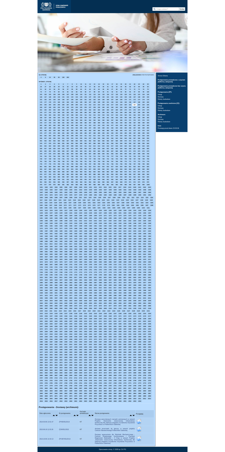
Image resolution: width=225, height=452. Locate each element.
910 (81, 177)
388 (94, 122)
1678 (70, 262)
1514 (55, 244)
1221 (85, 210)
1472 (75, 238)
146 (130, 97)
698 (139, 153)
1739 (144, 267)
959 (77, 182)
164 (99, 99)
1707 (100, 264)
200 (68, 77)
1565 (80, 249)
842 (112, 169)
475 (148, 130)
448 (139, 128)
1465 (41, 238)
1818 (80, 277)
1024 (41, 190)
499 (143, 133)
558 (72, 141)
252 (45, 110)
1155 (108, 202)
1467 (51, 238)
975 (148, 182)
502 (45, 135)
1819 (85, 277)
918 (117, 177)
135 (81, 97)
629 (54, 148)
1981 (90, 295)
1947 (149, 290)
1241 (70, 213)
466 (108, 130)
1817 (75, 277)
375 (148, 120)
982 (68, 184)
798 (139, 164)
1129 (98, 200)
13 (94, 84)
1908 (70, 287)
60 (81, 89)
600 (148, 143)
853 (50, 171)
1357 (75, 226)
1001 (41, 187)
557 (68, 141)
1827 (124, 277)
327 (45, 117)
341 (108, 117)
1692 (139, 262)
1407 (95, 231)
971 (130, 182)
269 (121, 110)
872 (134, 171)
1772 (80, 272)
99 (143, 92)
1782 (129, 272)
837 (90, 169)
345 (126, 117)
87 (90, 92)
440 (103, 128)
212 (90, 104)
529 (54, 138)
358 (72, 120)
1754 (105, 269)
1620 (124, 254)
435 (81, 128)
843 (117, 169)
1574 (125, 249)
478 (50, 133)
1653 (61, 259)
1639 (105, 257)
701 (41, 156)
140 (103, 97)
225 (148, 104)
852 (45, 171)
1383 (90, 228)
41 (108, 86)
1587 (75, 251)
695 (126, 153)
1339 (100, 223)
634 (77, 148)
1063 (120, 192)
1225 (105, 210)
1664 (115, 259)
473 (139, 130)
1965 (125, 293)
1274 (120, 215)
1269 (95, 215)
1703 (80, 264)
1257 (149, 213)
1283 (51, 218)
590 (103, 143)
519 (121, 135)
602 (45, 146)
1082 (100, 195)
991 (108, 184)
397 (134, 122)
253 (50, 110)
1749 (80, 269)
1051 (61, 192)
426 (41, 128)
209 (77, 104)
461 (85, 130)
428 (50, 128)
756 (63, 161)
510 (81, 135)
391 (108, 122)
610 (81, 146)
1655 (70, 259)
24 (143, 84)
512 (90, 135)
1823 (105, 277)
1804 (125, 275)
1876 (139, 282)
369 (121, 120)
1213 (46, 210)
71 (130, 89)
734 (77, 159)
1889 (90, 285)
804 (54, 166)
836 (85, 169)
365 (103, 120)
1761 (139, 269)
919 (121, 177)
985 (81, 184)
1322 (129, 220)
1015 (110, 187)
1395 (149, 228)
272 (134, 110)
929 (54, 179)
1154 (103, 202)
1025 (46, 190)
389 (99, 122)
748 (139, 159)
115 (103, 94)
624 (143, 146)
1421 (51, 233)
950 (148, 179)
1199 (89, 208)
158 (72, 99)
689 (99, 153)
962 (90, 182)
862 (90, 171)
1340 (105, 223)
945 (126, 179)
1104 (95, 197)
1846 (105, 280)
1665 (120, 259)
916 (108, 177)
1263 (65, 215)
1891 (100, 285)
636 (85, 148)
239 (99, 107)
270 (126, 110)
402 (45, 125)
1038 (110, 190)
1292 (95, 218)
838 (94, 169)
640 (103, 148)
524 (143, 135)
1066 (134, 192)
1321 (124, 220)
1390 (125, 228)
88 (94, 92)
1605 (51, 254)
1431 (100, 233)
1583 (56, 251)
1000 (148, 184)
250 (148, 107)
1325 (144, 220)
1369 (134, 226)
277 (45, 112)
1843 (90, 280)
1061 (110, 192)
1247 (100, 213)
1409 (105, 231)
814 (99, 166)
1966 (129, 293)
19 (121, 84)
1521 (90, 244)
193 (117, 102)
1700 (65, 264)
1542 (80, 246)
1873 (125, 282)
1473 (80, 238)
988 (94, 184)
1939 (110, 290)
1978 (75, 295)
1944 (134, 290)
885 (81, 174)
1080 (90, 195)
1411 (115, 231)
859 (77, 171)
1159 (127, 202)
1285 (61, 218)
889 (99, 174)
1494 (70, 241)
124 (143, 94)
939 (99, 179)
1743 (51, 269)
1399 (56, 231)
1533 (149, 244)
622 (134, 146)
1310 (70, 220)
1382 (85, 228)
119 (121, 94)
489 (99, 133)
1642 (120, 257)
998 (139, 184)
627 (45, 148)
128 (50, 97)
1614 (95, 254)
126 (41, 97)
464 (99, 130)
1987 (120, 295)
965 (103, 182)
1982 (95, 295)
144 (121, 97)
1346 (134, 223)
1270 (100, 215)
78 (50, 92)
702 (45, 156)
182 (68, 102)
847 (134, 169)
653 (50, 151)
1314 (90, 220)
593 (117, 143)
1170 (65, 205)
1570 (105, 249)
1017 (119, 187)
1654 (65, 259)
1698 (56, 264)
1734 (120, 267)
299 (143, 112)
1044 (139, 190)
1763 (149, 269)
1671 (149, 259)
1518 (75, 244)
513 (94, 135)
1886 (75, 285)
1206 (123, 208)
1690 (129, 262)
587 (90, 143)
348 (139, 117)
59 (76, 89)
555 (59, 141)
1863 (75, 282)
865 (103, 171)
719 (121, 156)
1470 (65, 238)
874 (143, 171)
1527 (119, 244)
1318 (110, 220)
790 (103, 164)
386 (85, 122)
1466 (46, 238)
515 (103, 135)
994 (121, 184)
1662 (105, 259)
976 (41, 184)
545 (126, 138)
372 (134, 120)
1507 (134, 241)
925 (148, 177)
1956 (80, 293)
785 (81, 164)
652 (45, 151)
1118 (46, 200)
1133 (117, 200)
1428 (85, 233)
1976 (65, 295)
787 (90, 164)
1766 (51, 272)
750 (148, 159)
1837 (61, 280)
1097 (61, 197)
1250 (115, 213)
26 (41, 86)
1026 (51, 190)
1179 (108, 205)
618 (117, 146)
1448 (70, 236)
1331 (61, 223)
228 (50, 107)
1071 (46, 195)
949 (143, 179)
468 (117, 130)
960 (81, 182)
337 (90, 117)
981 (63, 184)
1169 (60, 205)
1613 (90, 254)
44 (121, 86)
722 (134, 156)
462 (90, 130)
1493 (65, 241)
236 (85, 107)
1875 (134, 282)
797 (134, 164)
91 (108, 92)
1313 (85, 220)
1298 (125, 218)
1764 (41, 272)
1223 (95, 210)
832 (68, 169)
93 (116, 92)
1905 (56, 287)
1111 (128, 197)
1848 (115, 280)
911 (86, 177)
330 (59, 117)
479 (54, 133)
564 (99, 141)
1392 (134, 228)
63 (94, 89)
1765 (46, 272)
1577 (139, 249)
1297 (120, 218)
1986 (115, 295)
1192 (55, 208)
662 (90, 151)
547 (134, 138)
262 (90, 110)
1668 (134, 259)
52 (45, 89)
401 (41, 125)
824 (143, 166)
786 (85, 164)
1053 (70, 192)
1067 (139, 192)
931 (63, 179)
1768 (61, 272)
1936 (95, 290)
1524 (105, 244)
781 (63, 164)
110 (81, 94)
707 (68, 156)
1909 (75, 287)
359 (77, 120)
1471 (70, 238)
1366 (120, 226)
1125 (79, 200)
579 (54, 143)
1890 (95, 285)
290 (103, 112)
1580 (41, 251)
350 (148, 117)
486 (85, 133)
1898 (134, 285)
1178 (103, 205)
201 (41, 104)
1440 (144, 233)
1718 (41, 267)
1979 (80, 295)
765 (103, 161)
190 (103, 102)
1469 (61, 238)
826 (41, 169)
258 (72, 110)
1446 (61, 236)
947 (134, 179)
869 (121, 171)
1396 (41, 231)
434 (77, 128)
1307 (56, 220)
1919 (124, 287)
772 (134, 161)
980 (59, 184)
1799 (100, 275)
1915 (105, 287)
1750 (85, 269)
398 (139, 122)
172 (134, 99)
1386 (105, 228)
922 (134, 177)
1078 (80, 195)
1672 (41, 262)
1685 (105, 262)
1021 (139, 187)
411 (86, 125)
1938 (105, 290)
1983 (100, 295)
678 (50, 153)
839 (99, 169)
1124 (74, 200)
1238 (56, 213)
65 (103, 89)
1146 (65, 202)
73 (139, 89)
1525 (110, 244)
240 (103, 107)
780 (59, 164)
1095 (51, 197)
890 (103, 174)
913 (94, 177)
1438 (134, 233)
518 (117, 135)
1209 (138, 208)
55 (59, 89)
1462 (139, 236)
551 (41, 141)
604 (54, 146)
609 (77, 146)
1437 (129, 233)
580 (59, 143)
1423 (61, 233)
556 (63, 141)
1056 (85, 192)
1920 (129, 287)
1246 (95, 213)
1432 (105, 233)
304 (54, 115)
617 (112, 146)
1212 (41, 210)
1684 (100, 262)
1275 (125, 215)
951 (41, 182)
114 (99, 94)
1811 (46, 277)
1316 (100, 220)
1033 (85, 190)
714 (99, 156)
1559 (51, 249)
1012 (95, 187)
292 (112, 112)
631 (63, 148)
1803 (120, 275)
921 (130, 177)
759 (77, 161)
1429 (90, 233)
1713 (129, 264)
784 (77, 164)
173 (139, 99)
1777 (105, 272)
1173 (79, 205)
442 (112, 128)
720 (126, 156)
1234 (149, 210)
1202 (104, 208)
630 (59, 148)
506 (63, 135)
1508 (139, 241)
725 (148, 156)
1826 (119, 277)
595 (126, 143)
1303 (149, 218)
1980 (85, 295)
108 (72, 94)
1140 (151, 200)
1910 (80, 287)
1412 (119, 231)
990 (103, 184)
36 (85, 86)
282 (68, 112)
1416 (139, 231)
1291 (90, 218)
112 (90, 94)
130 (59, 97)
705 (59, 156)
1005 (61, 187)
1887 (80, 285)
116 (108, 94)
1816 (70, 277)
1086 (120, 195)
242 (112, 107)
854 (54, 171)
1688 (120, 262)
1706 (95, 264)
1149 (79, 202)
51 (41, 89)
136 (85, 97)
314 (99, 115)
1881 (51, 285)
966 (108, 182)
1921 (134, 287)
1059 (100, 192)
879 (54, 174)
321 (130, 115)
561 (85, 141)
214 (99, 104)
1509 (144, 241)
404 (54, 125)
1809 (149, 275)
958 (72, 182)
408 (72, 125)
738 (94, 159)
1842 (85, 280)
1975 (61, 295)
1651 (51, 259)
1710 (115, 264)
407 (68, 125)
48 (139, 86)
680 (59, 153)
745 (126, 159)
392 (112, 122)
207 (68, 104)
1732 (110, 267)
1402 (70, 231)
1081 (95, 195)
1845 (100, 280)
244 (121, 107)
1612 (85, 254)
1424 (65, 233)
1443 (46, 236)
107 (68, 94)
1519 (80, 244)
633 (72, 148)
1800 (105, 275)
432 (68, 128)
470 (126, 130)
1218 (70, 210)
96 (130, 92)
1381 (80, 228)
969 (121, 182)
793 (117, 164)
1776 (100, 272)
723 (139, 156)
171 (130, 99)
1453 (95, 236)
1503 (115, 241)
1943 (129, 290)
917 (112, 177)
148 (139, 97)
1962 (110, 293)
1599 (134, 251)
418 (117, 125)
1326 (149, 220)
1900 (144, 285)
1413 (124, 231)
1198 (84, 208)
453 (50, 130)
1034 (90, 190)
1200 (94, 208)
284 (77, 112)
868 (117, 171)
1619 (119, 254)
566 (108, 141)
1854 (144, 280)
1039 (115, 190)
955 (59, 182)
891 (108, 174)
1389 (120, 228)
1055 (80, 192)
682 (68, 153)
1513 (51, 244)
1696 (46, 264)
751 (41, 161)
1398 (51, 231)
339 (99, 117)
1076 (70, 195)
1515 (60, 244)
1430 (95, 233)
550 (148, 138)
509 (77, 135)
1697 (51, 264)
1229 (125, 210)
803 (50, 166)
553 (50, 141)
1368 (129, 226)
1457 (115, 236)
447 (134, 128)
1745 (61, 269)
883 (72, 174)
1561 (61, 249)
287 (90, 112)
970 (126, 182)
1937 (100, 290)
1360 (90, 226)
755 (59, 161)
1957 (85, 293)
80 (59, 92)
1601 (144, 251)
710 (81, 156)
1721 (56, 267)
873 (139, 171)
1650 (46, 259)
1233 (144, 210)
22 (134, 84)
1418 (149, 231)
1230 (129, 210)
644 (121, 148)
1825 (115, 277)
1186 (142, 205)
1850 (125, 280)
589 (99, 143)
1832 (149, 277)
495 (126, 133)
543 (117, 138)
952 (45, 182)
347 (134, 117)
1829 (134, 277)
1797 (90, 275)
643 (117, 148)
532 (68, 138)
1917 (115, 287)
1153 (99, 202)
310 (81, 115)
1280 (149, 215)
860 (81, 171)
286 (85, 112)
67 (112, 89)
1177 (99, 205)
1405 (85, 231)
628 (50, 148)
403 (50, 125)
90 (103, 92)
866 (108, 171)
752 (45, 161)
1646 (139, 257)
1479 (110, 238)
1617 (110, 254)
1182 (123, 205)
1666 (125, 259)
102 (45, 94)
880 (59, 174)
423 (139, 125)
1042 (129, 190)
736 (85, 159)
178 (50, 102)
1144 (55, 202)
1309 (65, 220)
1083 (105, 195)
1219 (75, 210)
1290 (85, 218)
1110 (123, 197)
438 (94, 128)
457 (68, 130)
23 (139, 84)
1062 (115, 192)
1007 (70, 187)
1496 (80, 241)
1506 (129, 241)
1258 (41, 215)
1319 (115, 220)
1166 (46, 205)
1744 (56, 269)
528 (50, 138)
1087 (125, 195)
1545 (95, 246)
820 (126, 166)
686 (85, 153)
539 (99, 138)
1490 (51, 241)
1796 (85, 275)
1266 (80, 215)
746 (130, 159)
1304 (41, 220)
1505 (125, 241)
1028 (61, 190)
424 (143, 125)
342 (112, 117)
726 (41, 159)
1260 (51, 215)
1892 (105, 285)
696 (130, 153)
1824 (110, 277)
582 (68, 143)
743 (117, 159)
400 (148, 122)
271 (130, 110)
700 (148, 153)
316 (108, 115)
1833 (41, 280)
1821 (95, 277)
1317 (105, 220)
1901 (149, 285)
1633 (75, 257)
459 (77, 130)
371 (130, 120)
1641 (115, 257)
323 (139, 115)
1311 (75, 220)
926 (41, 179)
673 (139, 151)
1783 (134, 272)
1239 (61, 213)
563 (94, 141)
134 (77, 97)
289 (99, 112)
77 (45, 92)
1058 (95, 192)
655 (59, 151)
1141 (41, 202)
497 (134, 133)
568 (117, 141)
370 (126, 120)
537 (90, 138)
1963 (115, 293)
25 (148, 84)
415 (103, 125)
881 (63, 174)
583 (72, 143)
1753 (100, 269)
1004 (56, 187)
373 (139, 120)
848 (139, 169)
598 (139, 143)
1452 (90, 236)
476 (41, 133)
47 (134, 86)
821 (130, 166)
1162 (142, 202)
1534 (41, 246)
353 (50, 120)
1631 (65, 257)
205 (59, 104)
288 (94, 112)
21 (130, 84)
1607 (61, 254)
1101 (80, 197)
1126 (84, 200)
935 (81, 179)
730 (59, 159)
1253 (129, 213)
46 (130, 86)
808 (72, 166)
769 (121, 161)
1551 (125, 246)
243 (117, 107)
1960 (100, 293)
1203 (108, 208)
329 (54, 117)
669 (121, 151)
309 (77, 115)
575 (148, 141)
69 (121, 89)
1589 (85, 251)
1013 (100, 187)
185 (81, 102)
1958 (90, 293)
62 (90, 89)
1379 (70, 228)
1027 (56, 190)
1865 (85, 282)
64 (99, 89)
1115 (147, 197)
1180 (113, 205)
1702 (75, 264)
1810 (41, 277)
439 (99, 128)
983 (72, 184)
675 (148, 151)
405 (59, 125)
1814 (60, 277)
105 (59, 94)
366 (108, 120)
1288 (75, 218)
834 (77, 169)
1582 (51, 251)
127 (45, 97)
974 (143, 182)
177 (45, 102)
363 (94, 120)
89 (99, 92)
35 (81, 86)
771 (130, 161)
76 (41, 92)
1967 (134, 293)
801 (41, 166)
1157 (118, 202)
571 (130, 141)
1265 (75, 215)
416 (108, 125)
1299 (129, 218)
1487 (149, 238)
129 (54, 97)
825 (148, 166)
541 (108, 138)
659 (77, 151)
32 (67, 86)
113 (95, 94)
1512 (46, 244)
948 (139, 179)
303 (50, 115)
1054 (75, 192)
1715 (139, 264)
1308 (61, 220)
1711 (120, 264)
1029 (65, 190)
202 (45, 104)
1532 (144, 244)
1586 (70, 251)
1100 (75, 197)
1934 (85, 290)
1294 (105, 218)
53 (50, 89)
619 (121, 146)
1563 (70, 249)
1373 (41, 228)
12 (90, 84)
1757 (120, 269)
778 (50, 164)
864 (99, 171)
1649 (41, 259)
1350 (41, 226)
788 (94, 164)
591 (108, 143)
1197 (79, 208)
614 (99, 146)
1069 (149, 192)
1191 (50, 208)
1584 (61, 251)
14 (99, 84)
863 (94, 171)
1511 (41, 244)
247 (134, 107)
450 (148, 128)
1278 (139, 215)
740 (103, 159)
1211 (148, 208)
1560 (56, 249)
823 (139, 166)
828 (50, 169)
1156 (113, 202)
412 (90, 125)
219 (121, 104)
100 (63, 77)
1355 (65, 226)
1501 (105, 241)
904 (54, 177)
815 (103, 166)
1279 (144, 215)
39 (99, 86)
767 (112, 161)
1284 (56, 218)
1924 (149, 287)
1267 (85, 215)
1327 (41, 223)
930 (59, 179)
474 (143, 130)
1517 (70, 244)
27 (45, 86)
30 (54, 77)
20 (125, 84)
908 (72, 177)
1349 (149, 223)
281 (63, 112)
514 (99, 135)
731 (63, 159)
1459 (125, 236)
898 (139, 174)
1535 (46, 246)
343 (117, 117)
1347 (139, 223)
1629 (56, 257)
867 (112, 171)
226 (41, 107)
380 (59, 122)
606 (63, 146)
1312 (80, 220)
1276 (129, 215)
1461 (134, 236)
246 (130, 107)
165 (103, 99)
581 (63, 143)
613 (94, 146)
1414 (129, 231)
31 (63, 86)
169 (121, 99)
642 (112, 148)
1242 (75, 213)
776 (41, 164)
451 (41, 130)
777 (45, 164)
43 (116, 86)
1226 (110, 210)
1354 (61, 226)
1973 (51, 295)
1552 (129, 246)
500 (148, 133)
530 (59, 138)
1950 (51, 293)
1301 (139, 218)
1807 (139, 275)
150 (148, 97)
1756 (115, 269)
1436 (125, 233)
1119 (50, 200)
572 (134, 141)
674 (143, 151)
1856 (41, 282)
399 (143, 122)
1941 (120, 290)
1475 (90, 238)
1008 (75, 187)
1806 (134, 275)
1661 (100, 259)
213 (94, 104)
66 (108, 89)
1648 (149, 257)
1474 (85, 238)
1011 (90, 187)
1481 (120, 238)
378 (50, 122)
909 (77, 177)
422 (134, 125)
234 (77, 107)
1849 (120, 280)
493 (117, 133)
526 (41, 138)
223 (139, 104)
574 (143, 141)
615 (103, 146)
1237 (51, 213)
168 (117, 99)
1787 (41, 275)
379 (54, 122)
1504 (120, 241)
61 (85, 89)
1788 (46, 275)
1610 (75, 254)
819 (121, 166)
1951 (56, 293)
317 (112, 115)
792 (112, 164)
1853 (139, 280)
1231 (134, 210)
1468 (56, 238)
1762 (144, 269)
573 (139, 141)
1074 (61, 195)
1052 (65, 192)
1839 (70, 280)
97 (134, 92)
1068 (144, 192)
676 (41, 153)
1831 (144, 277)
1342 (115, 223)
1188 (151, 205)
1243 (80, 213)
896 (130, 174)
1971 (41, 295)
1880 (46, 285)
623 (139, 146)
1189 (41, 208)
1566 (85, 249)
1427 (80, 233)
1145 (60, 202)
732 (68, 159)
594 (121, 143)
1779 (115, 272)
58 (72, 89)
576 (41, 143)
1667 (129, 259)
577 (45, 143)
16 (108, 84)
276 (41, 112)
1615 (100, 254)
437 (90, 128)
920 (126, 177)
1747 (70, 269)
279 (54, 112)
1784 (139, 272)
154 (54, 99)
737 (90, 159)
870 (126, 171)
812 (90, 166)
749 (143, 159)
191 (108, 102)
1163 (147, 202)
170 (126, 99)
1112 (133, 197)
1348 (144, 223)
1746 (65, 269)
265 (103, 110)
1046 (149, 190)
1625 (149, 254)
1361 (95, 226)
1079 (85, 195)
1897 (129, 285)
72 (134, 89)
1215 (56, 210)
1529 (129, 244)
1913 (95, 287)
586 (85, 143)
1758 (125, 269)
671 (130, 151)
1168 (55, 205)
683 (72, 153)
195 (126, 102)
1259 (46, 215)
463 (94, 130)
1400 (61, 231)
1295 (110, 218)
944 (121, 179)
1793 (70, 275)
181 (63, 102)
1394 (144, 228)
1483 (129, 238)
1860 (61, 282)
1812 (51, 277)
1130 (103, 200)
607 (68, 146)
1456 (110, 236)
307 (68, 115)
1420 (46, 233)
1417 (144, 231)
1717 (149, 264)
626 (41, 148)
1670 (144, 259)
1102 (85, 197)
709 (77, 156)
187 (90, 102)
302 (45, 115)
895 (126, 174)
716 (108, 156)
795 (126, 164)
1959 (95, 293)
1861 (65, 282)
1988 (125, 295)
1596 (120, 251)
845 (126, 169)
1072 (51, 195)
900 (148, 174)
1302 (144, 218)
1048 (46, 192)
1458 (120, 236)
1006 (65, 187)
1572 (115, 249)
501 (41, 135)
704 (54, 156)
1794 (75, 275)
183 (72, 102)
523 (139, 135)
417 (112, 125)
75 (148, 89)
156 (63, 99)
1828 (129, 277)
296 (130, 112)
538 (94, 138)
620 (126, 146)
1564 (75, 249)
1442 (41, 236)
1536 (51, 246)
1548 (110, 246)
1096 (56, 197)
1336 (85, 223)
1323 (134, 220)
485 (81, 133)
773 (139, 161)
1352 (51, 226)
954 (54, 182)
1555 (144, 246)
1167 (50, 205)
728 (50, 159)
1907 (65, 287)
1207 (128, 208)
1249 (110, 213)
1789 (51, 275)
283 (72, 112)
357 (68, 120)
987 (90, 184)
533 (72, 138)
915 (103, 177)
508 (72, 135)
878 (50, 174)
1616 (105, 254)
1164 (151, 202)
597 (134, 143)
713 (94, 156)
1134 (122, 200)
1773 (85, 272)
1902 (41, 287)
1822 (100, 277)
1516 (65, 244)
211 (86, 104)
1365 (115, 226)
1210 (143, 208)
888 (94, 174)
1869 (105, 282)
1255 (139, 213)
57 (67, 89)
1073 (56, 195)
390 (103, 122)
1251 (120, 213)
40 (103, 86)
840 (103, 169)
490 (103, 133)
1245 (90, 213)
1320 (119, 220)
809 (77, 166)
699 (143, 153)
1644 (129, 257)
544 (121, 138)
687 (90, 153)
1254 (134, 213)
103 (50, 94)
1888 (85, 285)
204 (54, 104)
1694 (149, 262)
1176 (94, 205)
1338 (95, 223)
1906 (61, 287)
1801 (110, 275)
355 (59, 120)
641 (108, 148)
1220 (80, 210)
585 (81, 143)
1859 (56, 282)
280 (59, 112)
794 (121, 164)
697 (134, 153)
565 (103, 141)
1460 (129, 236)
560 (81, 141)
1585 (65, 251)
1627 (46, 257)
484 (77, 133)
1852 (134, 280)
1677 (65, 262)
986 (85, 184)
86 (85, 92)
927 (45, 179)
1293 (100, 218)
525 (148, 135)
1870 (110, 282)
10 (50, 77)
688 (94, 153)
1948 (41, 293)
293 (117, 112)
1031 (75, 190)
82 (67, 92)
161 (85, 99)
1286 (65, 218)
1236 (46, 213)
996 (130, 184)
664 (99, 151)
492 (112, 133)
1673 (46, 262)
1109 (119, 197)
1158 (123, 202)
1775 (95, 272)
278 (50, 112)
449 (143, 128)
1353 (56, 226)
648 (139, 148)
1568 (95, 249)
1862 (70, 282)
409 (77, 125)
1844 (95, 280)
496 (130, 133)
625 (148, 146)
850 (148, 169)
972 (134, 182)
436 (85, 128)
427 (45, 128)
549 (143, 138)
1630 (61, 257)
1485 (139, 238)
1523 (100, 244)
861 (85, 171)
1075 (65, 195)
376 (41, 122)
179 (54, 102)
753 (50, 161)
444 (121, 128)
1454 (100, 236)
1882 (56, 285)
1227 (115, 210)
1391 (129, 228)
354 (54, 120)
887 (90, 174)
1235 (41, 213)
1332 (65, 223)
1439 (139, 233)
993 (117, 184)
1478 (105, 238)
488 (94, 133)
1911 (85, 287)
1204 (113, 208)
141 (108, 97)
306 (63, 115)
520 (126, 135)
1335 (80, 223)
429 (54, 128)
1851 (129, 280)
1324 (139, 220)
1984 (105, 295)
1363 (105, 226)
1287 (70, 218)
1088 (129, 195)
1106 (104, 197)
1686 (110, 262)
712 (90, 156)
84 (76, 92)
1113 (137, 197)
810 (81, 166)
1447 (65, 236)
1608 (65, 254)
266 (108, 110)
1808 (144, 275)
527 (45, 138)
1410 (110, 231)
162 (90, 99)
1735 (125, 267)
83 (72, 92)
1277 (134, 215)
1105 (99, 197)
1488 (41, 241)
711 (86, 156)
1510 (149, 241)
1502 (110, 241)
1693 (144, 262)
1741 (41, 269)
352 (45, 120)
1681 (85, 262)
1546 (100, 246)
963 (94, 182)
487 (90, 133)
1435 (120, 233)
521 (130, 135)
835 (81, 169)
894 (121, 174)
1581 (46, 251)
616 (108, 146)
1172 (74, 205)
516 (108, 135)
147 (134, 97)
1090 (139, 195)
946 (130, 179)
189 (99, 102)
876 (41, 174)
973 (139, 182)
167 (112, 99)
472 (134, 130)
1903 (46, 287)
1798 (95, 275)
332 (68, 117)
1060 (105, 192)
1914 (100, 287)
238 (94, 107)
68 (116, 89)
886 (85, 174)
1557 (41, 249)
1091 (144, 195)
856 (63, 171)
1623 (139, 254)
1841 (80, 280)
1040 (120, 190)
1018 (124, 187)
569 (121, 141)
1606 (56, 254)
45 (125, 86)
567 (112, 141)
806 (63, 166)
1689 (125, 262)
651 (41, 151)
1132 (113, 200)
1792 (65, 275)
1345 (129, 223)
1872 (120, 282)
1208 (133, 208)
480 (59, 133)
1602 (149, 251)
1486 (144, 238)
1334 (75, 223)
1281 (41, 218)
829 (54, 169)
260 (81, 110)
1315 (95, 220)
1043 (134, 190)
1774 (90, 272)
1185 (137, 205)
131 (63, 97)
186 (85, 102)
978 (50, 184)
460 (81, 130)
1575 (129, 249)
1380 (75, 228)
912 (90, 177)
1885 (70, 285)
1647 (144, 257)
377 (45, 122)
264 (99, 110)
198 (139, 102)
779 (54, 164)
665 (103, 151)
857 (68, 171)
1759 (129, 269)
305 (59, 115)
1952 (61, 293)
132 (68, 97)
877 (45, 174)
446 (130, 128)
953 (50, 182)
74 (143, 89)
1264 (70, 215)
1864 (80, 282)
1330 (56, 223)
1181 (118, 205)
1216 (61, 210)
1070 (41, 195)
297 (134, 112)
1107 (109, 197)
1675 (56, 262)
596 (130, 143)
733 (72, 159)
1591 (95, 251)
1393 (139, 228)
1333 (70, 223)
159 (77, 99)
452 (45, 130)
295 (126, 112)
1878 (149, 282)
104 (54, 94)
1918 (119, 287)
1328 (46, 223)
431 (63, 128)
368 (117, 120)
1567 (90, 249)
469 (121, 130)
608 (72, 146)
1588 (80, 251)
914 (99, 177)
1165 (41, 205)
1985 (110, 295)
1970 (149, 293)
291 (108, 112)
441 (108, 128)
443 (117, 128)
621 (130, 146)
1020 (134, 187)
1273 (115, 215)
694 (121, 153)
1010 (85, 187)
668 (117, 151)
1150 (84, 202)
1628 (51, 257)
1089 (134, 195)
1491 (56, 241)
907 (68, 177)
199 (143, 102)
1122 (65, 200)
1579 (149, 249)
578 (50, 143)
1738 (139, 267)
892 (112, 174)
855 (59, 171)
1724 (70, 267)
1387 (110, 228)
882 (68, 174)
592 (112, 143)
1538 (61, 246)
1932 (75, 290)
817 (112, 166)
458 (72, 130)
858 (72, 171)
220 (126, 104)
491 (108, 133)
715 (103, 156)
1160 (132, 202)
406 (63, 125)
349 (143, 117)
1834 (46, 280)
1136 (132, 200)
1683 (95, 262)
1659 (90, 259)
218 (117, 104)
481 (63, 133)
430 (59, 128)
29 (54, 86)
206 (63, 104)
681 (63, 153)
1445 (56, 236)
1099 (70, 197)
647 (134, 148)
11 (85, 84)
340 (103, 117)
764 (99, 161)
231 (63, 107)
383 (72, 122)
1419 (41, 233)
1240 (65, 213)
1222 (90, 210)
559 (77, 141)
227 (45, 107)
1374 (46, 228)
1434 (115, 233)
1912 (90, 287)
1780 (120, 272)
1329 (51, 223)
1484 (134, 238)
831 (63, 169)
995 (126, 184)
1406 (90, 231)
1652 (56, 259)
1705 (90, 264)
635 (81, 148)
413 (94, 125)
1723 (65, 267)
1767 (56, 272)
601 (41, 146)
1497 (85, 241)
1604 (46, 254)
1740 (149, 267)
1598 (129, 251)
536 (85, 138)
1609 (70, 254)
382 (68, 122)
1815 (65, 277)
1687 (115, 262)
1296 (115, 218)
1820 (90, 277)
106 (63, 94)
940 (103, 179)
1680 (80, 262)
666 (108, 151)
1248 (105, 213)
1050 (56, 192)
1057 (90, 192)
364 (99, 120)
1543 (85, 246)
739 (99, 159)
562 (90, 141)
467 (112, 130)
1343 (120, 223)
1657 (80, 259)
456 (63, 130)
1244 (85, 213)
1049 (51, 192)
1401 (65, 231)
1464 (149, 236)
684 (77, 153)
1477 (100, 238)
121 (130, 94)
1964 (120, 293)
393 (117, 122)
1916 (110, 287)
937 (90, 179)
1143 (50, 202)
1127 (89, 200)
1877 (144, 282)
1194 (65, 208)
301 (41, 115)
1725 (75, 267)
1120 (55, 200)
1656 (75, 259)
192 (112, 102)
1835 (51, 280)
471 (130, 130)
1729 (95, 267)
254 (54, 110)
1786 (149, 272)
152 (45, 99)
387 (90, 122)
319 (121, 115)
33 (72, 86)
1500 (100, 241)
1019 (129, 187)
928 (50, 179)
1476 (95, 238)
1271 (105, 215)
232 (68, 107)
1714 (134, 264)
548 (139, 138)
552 (45, 141)
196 (130, 102)
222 (134, 104)
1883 (61, 285)
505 (59, 135)
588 (94, 143)
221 (130, 104)
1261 (56, 215)
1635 (85, 257)
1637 (95, 257)
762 (90, 161)
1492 (61, 241)
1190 (46, 208)
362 (90, 120)
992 (112, 184)
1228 (120, 210)
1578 (144, 249)
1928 (56, 290)
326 (41, 117)
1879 (41, 285)
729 (54, 159)
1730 (100, 267)
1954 (70, 293)
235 (81, 107)
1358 (80, 226)
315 (103, 115)
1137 (137, 200)
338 (94, 117)
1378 (65, 228)
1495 (75, 241)
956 (63, 182)
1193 (60, 208)
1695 (41, 264)
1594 (110, 251)
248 (139, 107)
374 (143, 120)
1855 (149, 280)
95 (125, 92)
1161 (137, 202)
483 (72, 133)
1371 (144, 226)
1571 (110, 249)
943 (117, 179)
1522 (95, 244)
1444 (51, 236)
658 (72, 151)
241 (108, 107)
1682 (90, 262)
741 (108, 159)
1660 (95, 259)
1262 (61, 215)
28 (50, 86)
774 (143, 161)
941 (108, 179)
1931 (70, 290)
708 (72, 156)
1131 (108, 200)
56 (63, 89)
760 (81, 161)
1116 (151, 197)
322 (134, 115)
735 (81, 159)
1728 (90, 267)
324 (143, 115)
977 (45, 184)
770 (126, 161)
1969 (144, 293)
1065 (129, 192)
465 (103, 130)
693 (117, 153)
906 (63, 177)
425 (148, 125)
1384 (95, 228)
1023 (149, 187)
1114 (142, 197)
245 (126, 107)
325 (148, 115)
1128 (93, 200)
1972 (46, 295)
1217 (65, 210)
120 (126, 94)
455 (59, 130)
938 (94, 179)
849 (143, 169)
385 (81, 122)
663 (94, 151)
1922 (139, 287)
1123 (69, 200)
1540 (70, 246)
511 (86, 135)
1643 (125, 257)
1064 (125, 192)
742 (112, 159)
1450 (80, 236)
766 (108, 161)
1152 (94, 202)
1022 (144, 187)
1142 (46, 202)
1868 (100, 282)
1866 (90, 282)
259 (77, 110)
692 (112, 153)
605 (59, 146)
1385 (100, 228)
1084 (110, 195)
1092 (149, 195)
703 (50, 156)
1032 (80, 190)
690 (103, 153)
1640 (110, 257)
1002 (46, 187)
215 (103, 104)
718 (117, 156)
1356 (70, 226)
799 (143, 164)
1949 (46, 293)
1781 (125, 272)
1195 (70, 208)
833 (72, 169)
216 (108, 104)
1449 (75, 236)
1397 (46, 231)
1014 (105, 187)
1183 (127, 205)
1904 (51, 287)
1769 (65, 272)
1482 (125, 238)
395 (126, 122)
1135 (127, 200)
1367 (125, 226)
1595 (115, 251)
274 (143, 110)
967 (112, 182)
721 (130, 156)
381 (63, 122)
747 (134, 159)
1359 (85, 226)
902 (45, 177)
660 (81, 151)
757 (68, 161)
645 (126, 148)
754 (54, 161)
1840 (75, 280)
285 (81, 112)
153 (50, 99)
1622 (134, 254)
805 (59, 166)
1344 (125, 223)
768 (117, 161)
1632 (70, 257)
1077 (75, 195)
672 (134, 151)
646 (130, 148)
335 (81, 117)
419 (121, 125)
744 (121, 159)
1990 (134, 295)
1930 (65, 290)
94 (121, 92)
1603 (41, 254)
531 (63, 138)
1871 (115, 282)
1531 (139, 244)
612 (90, 146)
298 (139, 112)
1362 (100, 226)
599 (143, 143)
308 (72, 115)
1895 (120, 285)
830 (59, 169)
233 (72, 107)
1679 (75, 262)
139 (99, 97)
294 (121, 112)
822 (134, 166)
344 (121, 117)
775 (148, 161)
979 (54, 184)
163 (94, 99)
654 (54, 151)
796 (130, 164)
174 (143, 99)
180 (59, 102)
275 (148, 110)
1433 (110, 233)
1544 (90, 246)
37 (90, 86)
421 (130, 125)
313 (94, 115)
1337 (90, 223)
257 (68, 110)
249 (143, 107)
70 (125, 89)
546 (130, 138)
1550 (120, 246)
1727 (85, 267)
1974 (56, 295)
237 (90, 107)
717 (112, 156)
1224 (100, 210)
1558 (46, 249)
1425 (70, 233)
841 (108, 169)
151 (41, 99)
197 (134, 102)
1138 (141, 200)
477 (45, 133)
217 (112, 104)
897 (134, 174)
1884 (65, 285)
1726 (80, 267)
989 (99, 184)
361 (85, 120)
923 (139, 177)
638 (94, 148)
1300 (134, 218)
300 (148, 112)
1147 (70, 202)
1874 (129, 282)
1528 (124, 244)
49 (143, 86)
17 (112, 84)
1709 (110, 264)
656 (63, 151)
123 (139, 94)
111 (85, 94)
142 (112, 97)
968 (117, 182)
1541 (75, 246)
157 (68, 99)
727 (45, 159)
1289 (80, 218)
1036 (100, 190)
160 (81, 99)
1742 (46, 269)
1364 (110, 226)
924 (143, 177)
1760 (134, 269)
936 (85, 179)
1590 (90, 251)
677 (45, 153)
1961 (105, 293)
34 (76, 86)
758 (72, 161)
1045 (144, 190)
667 (112, 151)
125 (148, 94)
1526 (115, 244)
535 (81, 138)
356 (63, 120)
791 (108, 164)
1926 (46, 290)
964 (99, 182)
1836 (56, 280)
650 (148, 148)
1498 (90, 241)
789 (99, 164)
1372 (149, 226)
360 (81, 120)
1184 (132, 205)
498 (139, 133)
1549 (115, 246)
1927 (51, 290)
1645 (134, 257)
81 (63, 92)
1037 (105, 190)
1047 (41, 192)
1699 (61, 264)
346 (130, 117)
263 (94, 110)
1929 (61, 290)
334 (77, 117)
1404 (80, 231)
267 (112, 110)
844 (121, 169)
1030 (70, 190)
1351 (46, 226)
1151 (89, 202)
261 (85, 110)
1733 (115, 267)
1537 (56, 246)
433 (72, 128)
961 (85, 182)
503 (50, 135)
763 (94, 161)
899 (143, 174)
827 (45, 169)
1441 (149, 233)
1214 (51, 210)
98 (139, 92)
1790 (56, 275)
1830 (139, 277)
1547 (105, 246)
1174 (84, 205)
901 (41, 177)
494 (121, 133)
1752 (95, 269)
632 (68, 148)
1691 (134, 262)
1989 (129, 295)
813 (94, 166)
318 (117, 115)
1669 (139, 259)
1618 (115, 254)
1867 (95, 282)
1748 (75, 269)
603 (50, 146)
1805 (129, 275)
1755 (110, 269)
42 (112, 86)
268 (117, 110)
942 (112, 179)
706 (63, 156)
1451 (85, 236)
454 (54, 130)
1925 (41, 290)
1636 (90, 257)
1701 (70, 264)
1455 (105, 236)
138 (94, 97)
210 (81, 104)
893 (117, 174)
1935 (90, 290)
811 (86, 166)
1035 (95, 190)
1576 (134, 249)
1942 (125, 290)
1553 (134, 246)
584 (77, 143)
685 (81, 153)
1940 (115, 290)
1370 (139, 226)
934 (77, 179)
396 (130, 122)
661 (85, 151)
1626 (41, 257)
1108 (114, 197)
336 (85, 117)
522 (134, 135)
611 (86, 146)
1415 (134, 231)
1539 (65, 246)
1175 (89, 205)
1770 (70, 272)
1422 (56, 233)
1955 (75, 293)
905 (59, 177)
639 (99, 148)
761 (85, 161)
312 (90, 115)
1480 (115, 238)
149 (143, 97)
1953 (65, 293)
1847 (110, 280)
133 (72, 97)
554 (54, 141)
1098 (65, 197)
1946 (144, 290)
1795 (80, 275)
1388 (115, 228)
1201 (99, 208)
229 (54, 107)
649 (143, 148)
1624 (144, 254)
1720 (51, 267)
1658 (85, 259)
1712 (124, 264)
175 (148, 99)
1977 (70, 295)
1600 (139, 251)
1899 (139, 285)
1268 (90, 215)
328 (50, 117)
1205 (118, 208)
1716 (144, 264)
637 (90, 148)
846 (130, 169)
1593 (105, 251)
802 (45, 166)
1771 (75, 272)
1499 (95, 241)
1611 (80, 254)
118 (117, 94)
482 (68, 133)
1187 (147, 205)
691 (108, 153)
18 (116, 84)
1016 (115, 187)
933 (72, 179)
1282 (46, 218)
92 (112, 92)
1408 (100, 231)
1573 (120, 249)
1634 (80, 257)
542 (112, 138)
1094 (46, 197)
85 (81, 92)
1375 (51, 228)
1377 (61, 228)
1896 (125, 285)
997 (134, 184)
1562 (65, 249)
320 (126, 115)
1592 (100, 251)
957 (68, 182)
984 (77, 184)
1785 (144, 272)
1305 (46, 220)
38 (94, 86)
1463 (144, 236)
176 (41, 102)
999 (143, 184)
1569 (100, 249)
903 (50, 177)
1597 (125, 251)
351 (41, 120)
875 (148, 171)
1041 (125, 190)
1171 (70, 205)
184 (77, 102)
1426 (75, 233)
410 (81, 125)
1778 (110, 272)
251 (41, 110)
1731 (105, 267)
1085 (115, 195)
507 (68, 135)
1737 (134, 267)
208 (72, 104)
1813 (55, 277)
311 (86, 115)
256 (63, 110)
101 (41, 94)
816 (108, 166)
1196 (74, 208)
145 (126, 97)
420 (126, 125)
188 (94, 102)
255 (59, 110)
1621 (129, 254)
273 (139, 110)
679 (54, 153)
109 (77, 94)
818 (117, 166)
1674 (51, 262)
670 (126, 151)
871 (130, 171)
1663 (110, 259)
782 (68, 164)
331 (63, 117)
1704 (85, 264)
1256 (144, 213)
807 (68, 166)
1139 (146, 200)
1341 (110, 223)
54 (54, 89)
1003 (51, 187)
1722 (61, 267)
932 (68, 179)
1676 (61, 262)
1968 (139, 293)
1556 (149, 246)
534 (77, 138)
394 (121, 122)
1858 (51, 282)
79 (54, 92)
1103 (90, 197)
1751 (90, 269)
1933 (80, 290)
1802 (115, 275)
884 (77, 174)
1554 (139, 246)
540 (103, 138)
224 (143, 104)
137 (90, 97)
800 (148, 164)
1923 (144, 287)
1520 (85, 244)
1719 (46, 267)
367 (112, 120)
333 (72, 117)
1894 (115, 285)
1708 (105, 264)
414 (99, 125)
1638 (100, 257)
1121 (60, 200)
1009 (80, 187)
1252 (125, 213)
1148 (74, 202)
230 (59, 107)
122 (134, 94)
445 (126, 128)
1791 (61, 275)
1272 (110, 215)
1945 (139, 290)
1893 (110, 285)
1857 (46, 282)
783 (72, 164)
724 (143, 156)
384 (77, 122)
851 (41, 171)
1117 (41, 200)
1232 (139, 210)
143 (117, 97)
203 (50, 104)
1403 (75, 231)
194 (121, 102)
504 (54, 135)
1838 (65, 280)
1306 (51, 220)
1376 (56, 228)
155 (59, 99)
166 (108, 99)
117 (112, 94)
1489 (46, 241)
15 (103, 84)
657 (68, 151)
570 (126, 141)
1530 (134, 244)
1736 (129, 267)
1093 (41, 197)
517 (112, 135)
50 (59, 77)
